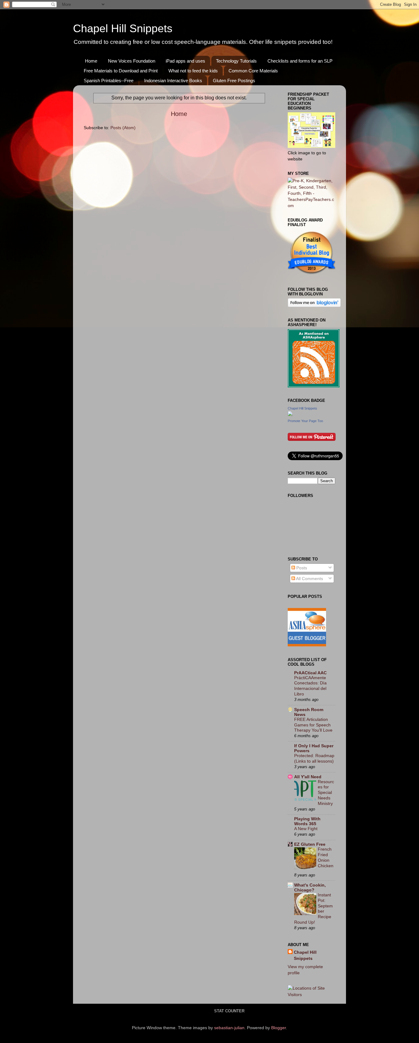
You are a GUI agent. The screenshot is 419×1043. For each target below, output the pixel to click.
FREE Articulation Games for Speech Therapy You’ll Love (313, 725)
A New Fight (305, 828)
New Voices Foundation (131, 61)
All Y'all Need (307, 776)
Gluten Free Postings (234, 80)
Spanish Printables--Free (108, 80)
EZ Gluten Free (309, 844)
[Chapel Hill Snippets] (290, 414)
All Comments (309, 578)
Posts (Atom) (123, 127)
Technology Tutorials (236, 61)
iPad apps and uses (185, 61)
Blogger (278, 1027)
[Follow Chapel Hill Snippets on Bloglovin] (314, 305)
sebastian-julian (229, 1027)
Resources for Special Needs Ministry (326, 792)
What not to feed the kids (193, 70)
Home (91, 61)
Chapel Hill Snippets (122, 28)
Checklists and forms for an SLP (300, 61)
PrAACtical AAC (310, 672)
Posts (301, 567)
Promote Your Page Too (305, 421)
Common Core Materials (253, 70)
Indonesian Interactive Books (173, 80)
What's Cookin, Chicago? (310, 887)
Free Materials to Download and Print (121, 70)
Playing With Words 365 (307, 821)
